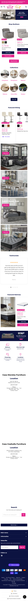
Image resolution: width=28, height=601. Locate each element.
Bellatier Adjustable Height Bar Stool (6, 133)
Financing (6, 579)
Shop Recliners (14, 61)
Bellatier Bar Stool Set (22, 131)
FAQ (10, 579)
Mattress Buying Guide (17, 579)
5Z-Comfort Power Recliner (6, 48)
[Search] (23, 514)
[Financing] (7, 357)
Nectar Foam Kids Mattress (21, 317)
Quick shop (8, 52)
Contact (23, 577)
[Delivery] (7, 347)
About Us (18, 577)
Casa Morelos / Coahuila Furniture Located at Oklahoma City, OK (13, 581)
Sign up (22, 547)
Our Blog (14, 583)
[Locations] (20, 357)
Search (3, 577)
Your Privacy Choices (10, 577)
